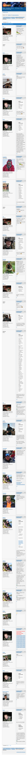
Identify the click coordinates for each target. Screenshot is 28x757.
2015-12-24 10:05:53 (19, 312)
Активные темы (5, 12)
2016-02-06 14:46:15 (19, 611)
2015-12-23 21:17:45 (19, 181)
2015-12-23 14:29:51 (19, 73)
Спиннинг (13, 18)
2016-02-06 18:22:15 (19, 691)
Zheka (4, 611)
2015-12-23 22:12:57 (19, 283)
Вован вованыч (6, 691)
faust (4, 98)
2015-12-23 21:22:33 (19, 207)
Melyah (4, 472)
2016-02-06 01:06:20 (19, 472)
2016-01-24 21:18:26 (19, 402)
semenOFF (5, 448)
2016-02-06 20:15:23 (19, 710)
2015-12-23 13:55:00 (19, 26)
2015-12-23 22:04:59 (19, 234)
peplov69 (4, 181)
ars (3, 312)
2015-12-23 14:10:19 (19, 44)
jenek (4, 74)
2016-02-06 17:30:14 (19, 652)
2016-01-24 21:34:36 (19, 420)
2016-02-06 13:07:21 (19, 517)
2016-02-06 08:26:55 (19, 493)
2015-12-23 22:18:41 (19, 301)
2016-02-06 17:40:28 (19, 670)
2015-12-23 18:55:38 (19, 156)
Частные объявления (7, 9)
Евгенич (4, 259)
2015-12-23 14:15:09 (19, 52)
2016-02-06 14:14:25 (19, 590)
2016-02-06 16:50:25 (19, 629)
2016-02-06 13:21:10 (19, 560)
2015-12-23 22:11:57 (19, 259)
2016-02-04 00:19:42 (19, 448)
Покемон (4, 493)
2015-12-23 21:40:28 (19, 216)
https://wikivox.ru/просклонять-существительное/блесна (20, 483)
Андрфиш (5, 157)
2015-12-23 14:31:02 (19, 98)
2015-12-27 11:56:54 (19, 331)
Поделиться (18, 25)
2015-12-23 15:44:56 (19, 119)
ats (3, 26)
